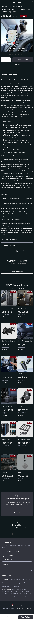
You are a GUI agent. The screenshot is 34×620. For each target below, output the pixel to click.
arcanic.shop (5, 579)
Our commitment (7, 589)
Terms (18, 608)
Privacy (22, 608)
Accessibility (28, 608)
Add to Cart (26, 617)
